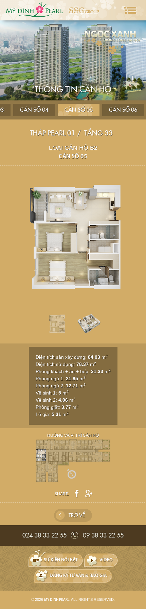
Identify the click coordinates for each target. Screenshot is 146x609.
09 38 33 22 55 (103, 535)
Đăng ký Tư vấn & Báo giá (78, 575)
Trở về (77, 515)
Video (106, 560)
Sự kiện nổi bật (61, 560)
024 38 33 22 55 (44, 535)
